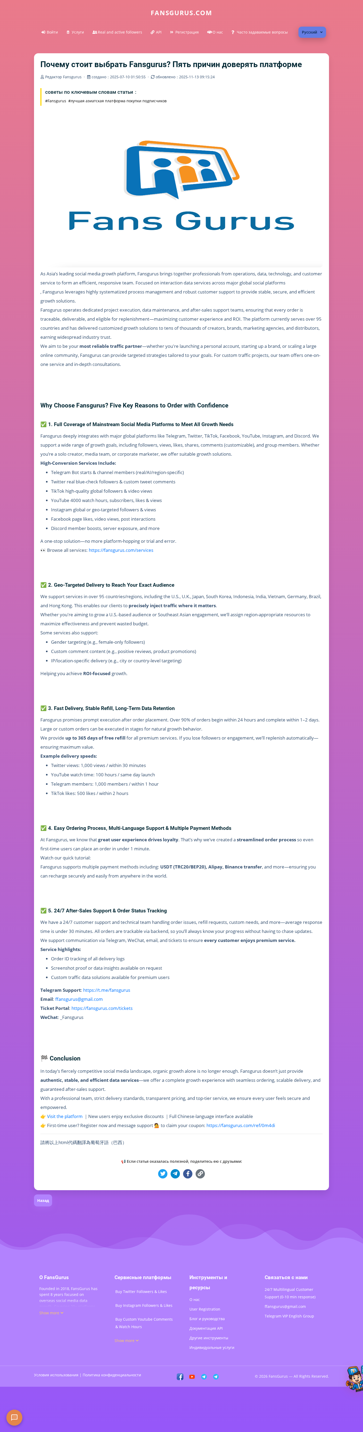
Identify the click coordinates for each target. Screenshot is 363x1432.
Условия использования (56, 1374)
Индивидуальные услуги (211, 1347)
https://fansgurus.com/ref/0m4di (240, 1125)
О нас (218, 32)
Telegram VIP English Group (289, 1316)
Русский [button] (309, 32)
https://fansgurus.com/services (121, 550)
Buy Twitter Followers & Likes (141, 1291)
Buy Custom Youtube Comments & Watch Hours (144, 1323)
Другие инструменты (208, 1337)
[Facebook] (180, 1376)
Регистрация (187, 32)
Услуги (78, 32)
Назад (43, 1200)
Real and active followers (120, 32)
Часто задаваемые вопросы (262, 32)
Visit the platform (65, 1116)
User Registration (204, 1309)
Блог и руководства (207, 1318)
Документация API (206, 1328)
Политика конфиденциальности (112, 1374)
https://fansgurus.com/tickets (102, 1008)
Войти (52, 32)
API (159, 32)
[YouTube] (192, 1376)
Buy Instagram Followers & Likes (143, 1305)
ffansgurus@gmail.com (285, 1306)
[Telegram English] (216, 1376)
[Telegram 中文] (204, 1376)
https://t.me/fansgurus (106, 990)
